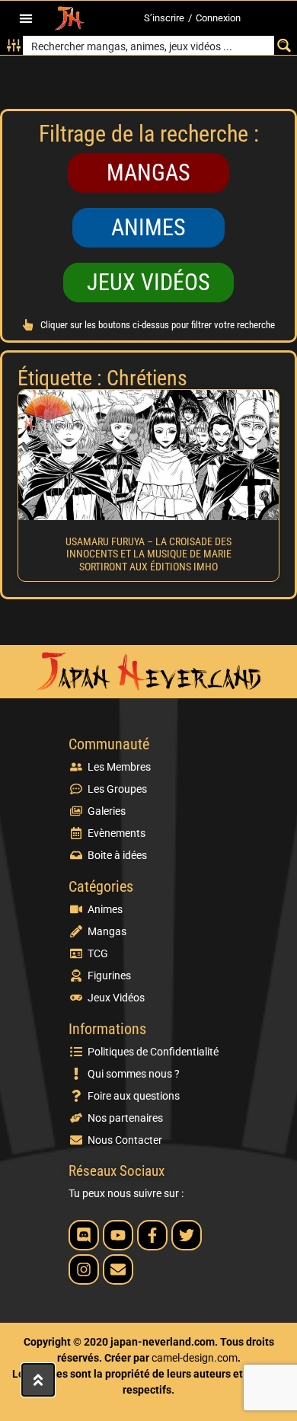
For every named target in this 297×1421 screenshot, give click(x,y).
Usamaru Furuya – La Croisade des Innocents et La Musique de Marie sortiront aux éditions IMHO (148, 554)
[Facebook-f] (152, 1235)
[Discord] (84, 1235)
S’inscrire (164, 18)
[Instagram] (84, 1269)
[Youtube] (118, 1235)
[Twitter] (186, 1235)
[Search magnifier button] (283, 45)
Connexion (218, 18)
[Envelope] (118, 1269)
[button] (25, 18)
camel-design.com (195, 1358)
